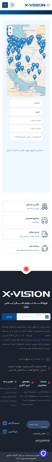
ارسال (9, 317)
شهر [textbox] (37, 112)
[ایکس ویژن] (34, 5)
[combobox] (27, 103)
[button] (10, 28)
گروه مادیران (38, 335)
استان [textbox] (37, 103)
